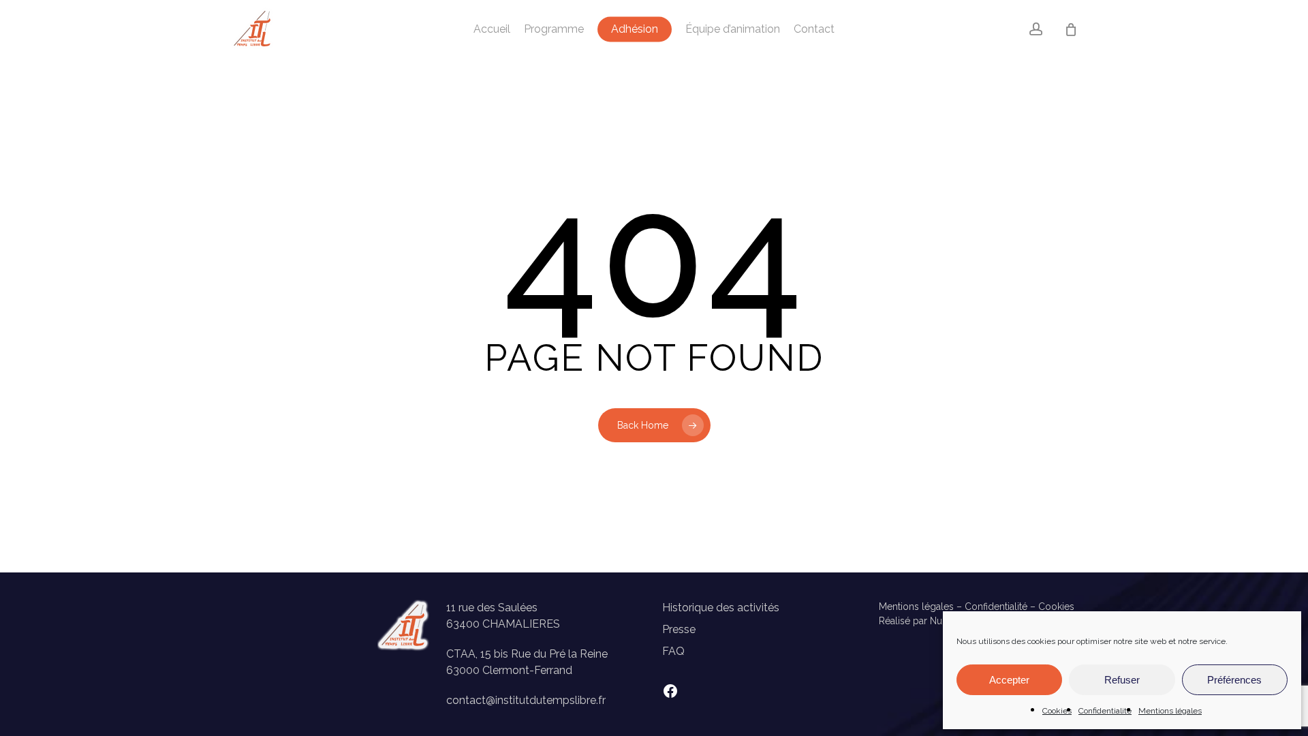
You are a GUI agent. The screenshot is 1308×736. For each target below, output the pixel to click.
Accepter (1009, 680)
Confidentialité (1105, 711)
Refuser (1122, 680)
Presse (679, 629)
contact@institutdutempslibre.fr (526, 700)
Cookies (1057, 711)
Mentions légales (1170, 711)
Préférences (1234, 680)
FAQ (673, 651)
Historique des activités (720, 607)
